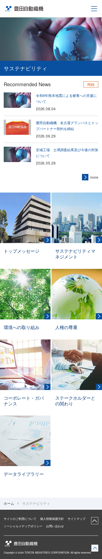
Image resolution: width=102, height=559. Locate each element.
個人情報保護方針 (52, 518)
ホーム (9, 503)
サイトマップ (76, 518)
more (94, 177)
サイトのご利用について (20, 518)
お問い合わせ (55, 526)
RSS (90, 84)
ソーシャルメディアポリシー (23, 526)
